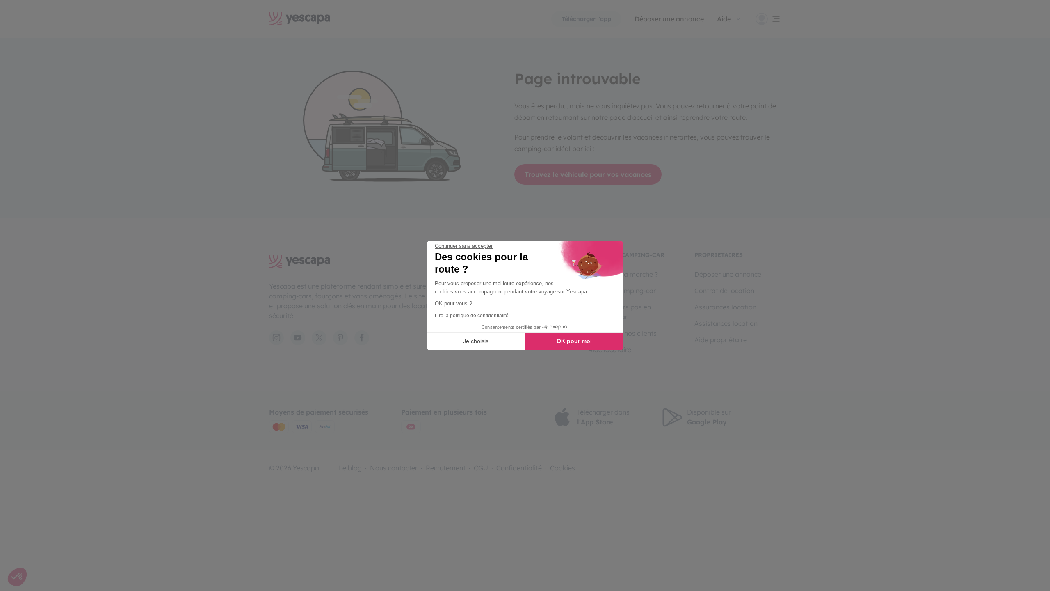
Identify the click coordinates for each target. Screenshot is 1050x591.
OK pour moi (574, 341)
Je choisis (475, 341)
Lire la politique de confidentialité (472, 315)
